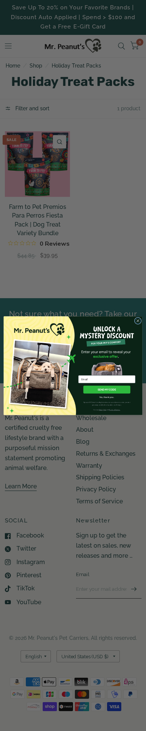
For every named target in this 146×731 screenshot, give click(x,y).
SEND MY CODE (107, 389)
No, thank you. (107, 396)
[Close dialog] (138, 321)
